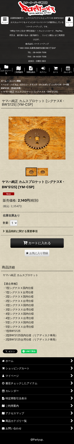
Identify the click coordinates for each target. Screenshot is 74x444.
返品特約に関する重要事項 (22, 231)
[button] (5, 20)
